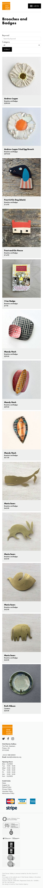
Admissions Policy (8, 793)
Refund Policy (6, 787)
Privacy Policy (7, 789)
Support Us (6, 785)
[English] (6, 6)
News (4, 783)
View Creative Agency (21, 884)
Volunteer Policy (7, 791)
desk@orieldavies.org (14, 757)
